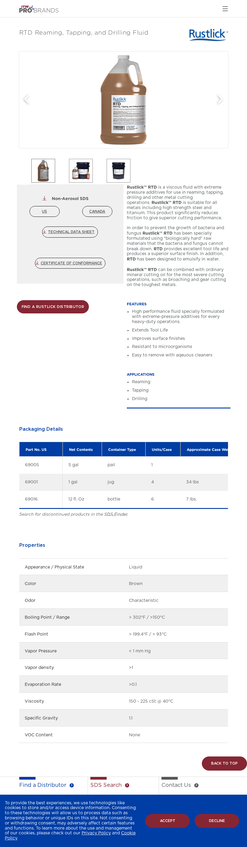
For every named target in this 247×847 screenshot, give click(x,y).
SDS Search (106, 785)
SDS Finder (116, 514)
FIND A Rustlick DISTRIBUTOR (53, 307)
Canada (97, 211)
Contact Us (176, 785)
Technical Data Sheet (71, 232)
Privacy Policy (96, 833)
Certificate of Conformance (71, 263)
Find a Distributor (42, 785)
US (44, 211)
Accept (167, 821)
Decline (217, 821)
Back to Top (224, 763)
